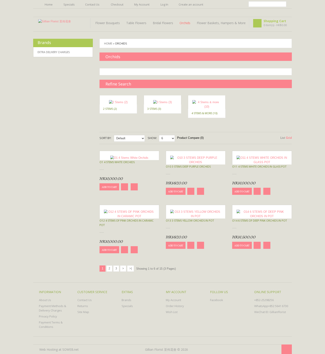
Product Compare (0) (190, 137)
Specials (69, 4)
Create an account (191, 4)
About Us (45, 300)
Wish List (172, 312)
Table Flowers (136, 23)
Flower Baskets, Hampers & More (221, 23)
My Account (141, 4)
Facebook (216, 300)
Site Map (83, 312)
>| (130, 268)
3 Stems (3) (154, 109)
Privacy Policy (48, 316)
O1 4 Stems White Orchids (117, 162)
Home (49, 4)
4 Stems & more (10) (204, 113)
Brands (126, 300)
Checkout (117, 4)
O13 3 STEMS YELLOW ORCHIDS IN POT (190, 220)
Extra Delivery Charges (54, 52)
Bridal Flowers (163, 23)
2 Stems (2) (110, 109)
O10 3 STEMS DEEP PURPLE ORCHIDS (188, 166)
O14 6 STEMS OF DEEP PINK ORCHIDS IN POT (259, 220)
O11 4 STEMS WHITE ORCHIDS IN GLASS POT (259, 166)
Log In (164, 4)
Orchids (185, 23)
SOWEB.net (70, 349)
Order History (175, 306)
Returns (82, 306)
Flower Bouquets (107, 23)
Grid (289, 137)
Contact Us (92, 4)
